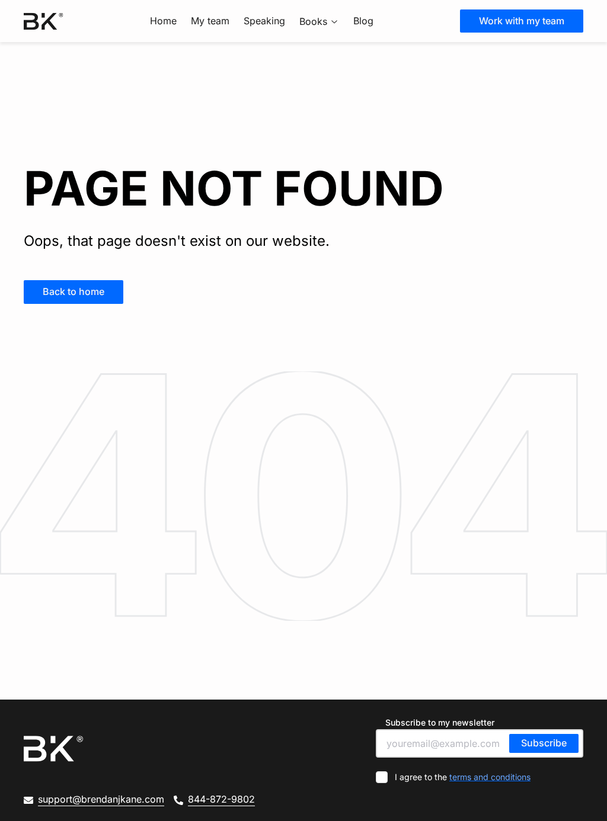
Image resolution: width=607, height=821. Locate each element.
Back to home (73, 291)
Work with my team (521, 21)
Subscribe (544, 743)
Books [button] (313, 21)
